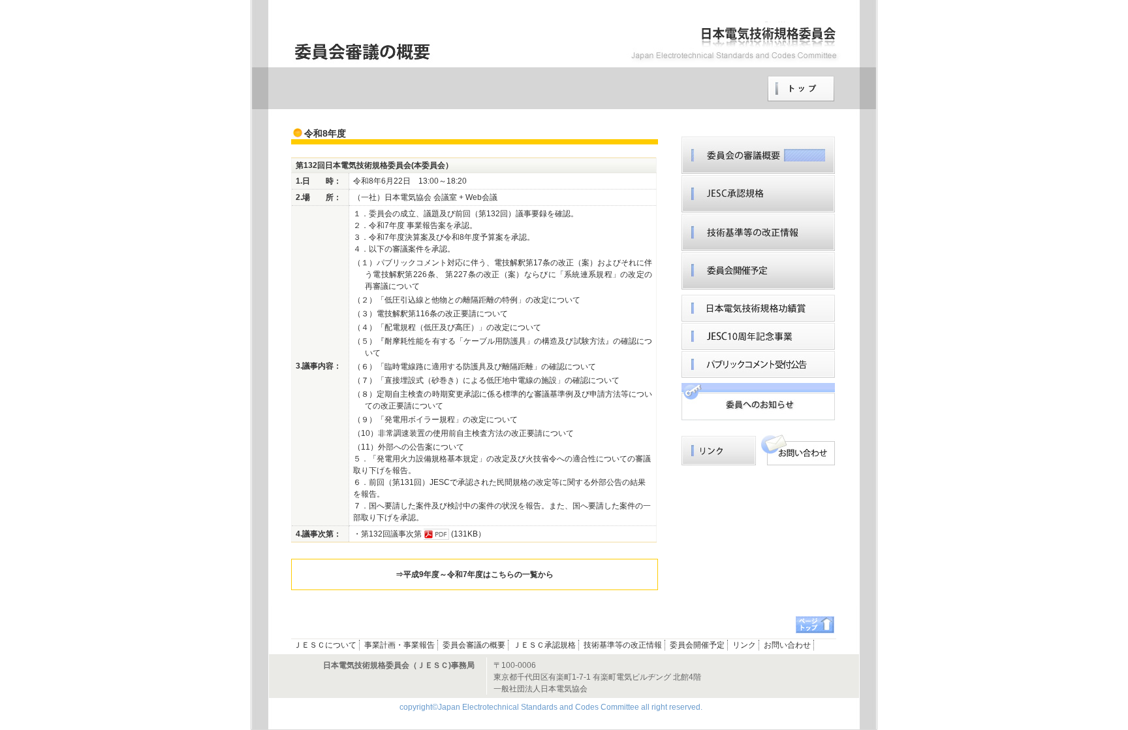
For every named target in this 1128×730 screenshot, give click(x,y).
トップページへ (801, 89)
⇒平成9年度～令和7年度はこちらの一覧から (475, 574)
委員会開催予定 (758, 271)
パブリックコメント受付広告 (758, 364)
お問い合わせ (797, 449)
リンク (758, 401)
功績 (758, 308)
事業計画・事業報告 (399, 645)
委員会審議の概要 (474, 645)
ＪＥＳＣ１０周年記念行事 (758, 336)
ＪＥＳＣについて (325, 645)
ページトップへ (815, 624)
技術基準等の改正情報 (758, 232)
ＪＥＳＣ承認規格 (758, 193)
